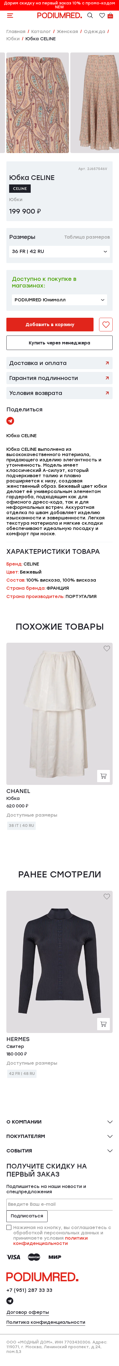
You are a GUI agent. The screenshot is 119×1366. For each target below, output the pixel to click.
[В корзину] (103, 776)
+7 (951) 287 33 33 (29, 1290)
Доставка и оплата (38, 363)
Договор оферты (27, 1312)
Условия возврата (35, 393)
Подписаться (27, 1216)
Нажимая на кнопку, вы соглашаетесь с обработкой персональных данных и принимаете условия (62, 1235)
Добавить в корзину (49, 324)
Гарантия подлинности (43, 378)
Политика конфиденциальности (45, 1322)
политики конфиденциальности (50, 1240)
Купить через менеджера (59, 343)
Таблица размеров (87, 237)
